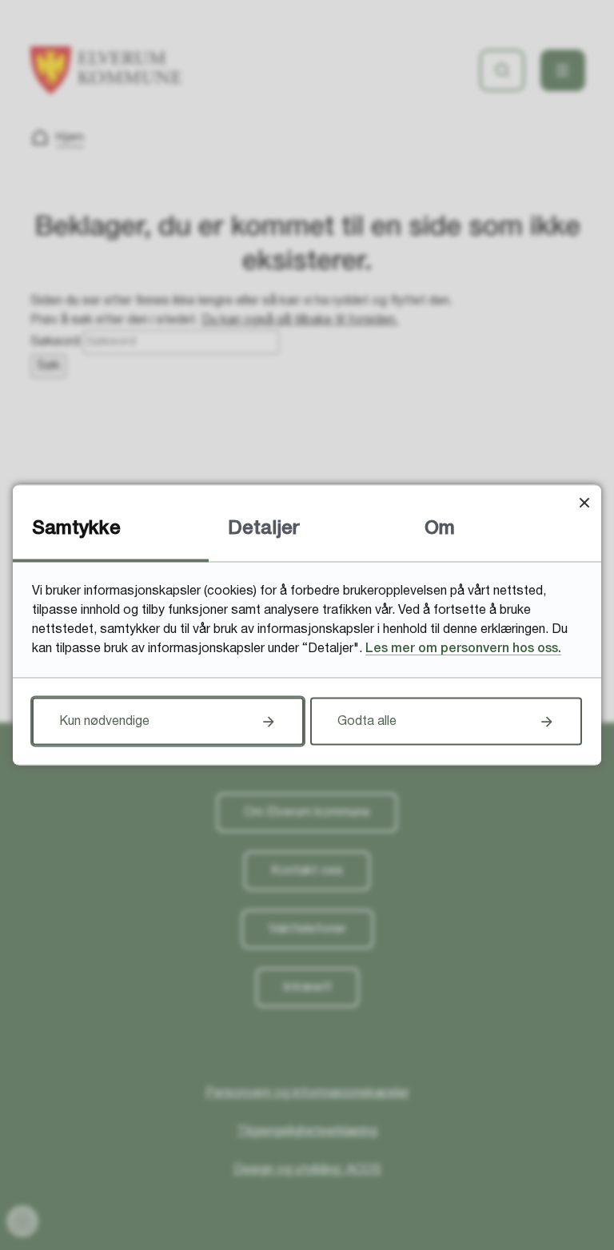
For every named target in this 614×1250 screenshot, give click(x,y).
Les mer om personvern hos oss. (463, 649)
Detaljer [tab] (264, 529)
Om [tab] (440, 529)
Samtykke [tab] (76, 529)
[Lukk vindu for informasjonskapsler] (584, 502)
